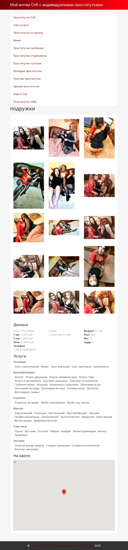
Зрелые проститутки (26, 86)
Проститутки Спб (24, 17)
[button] (64, 492)
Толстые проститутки (27, 78)
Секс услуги (21, 25)
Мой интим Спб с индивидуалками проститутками (56, 5)
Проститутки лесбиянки (28, 48)
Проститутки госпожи (27, 63)
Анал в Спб (20, 94)
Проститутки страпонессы (30, 55)
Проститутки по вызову (28, 32)
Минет (17, 40)
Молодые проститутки (27, 71)
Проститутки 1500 (24, 101)
